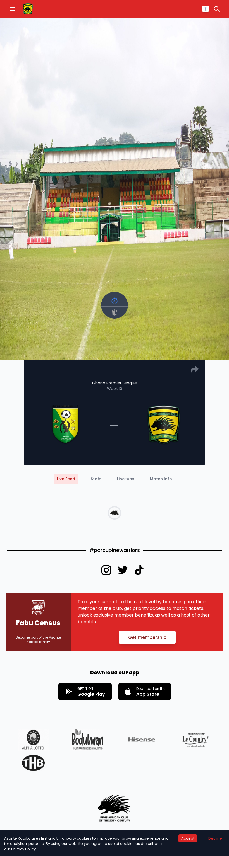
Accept (187, 838)
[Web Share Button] (195, 370)
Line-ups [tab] (125, 479)
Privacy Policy (23, 849)
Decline (215, 838)
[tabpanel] (114, 513)
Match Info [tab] (161, 479)
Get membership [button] (147, 637)
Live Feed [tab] (66, 479)
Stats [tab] (96, 479)
